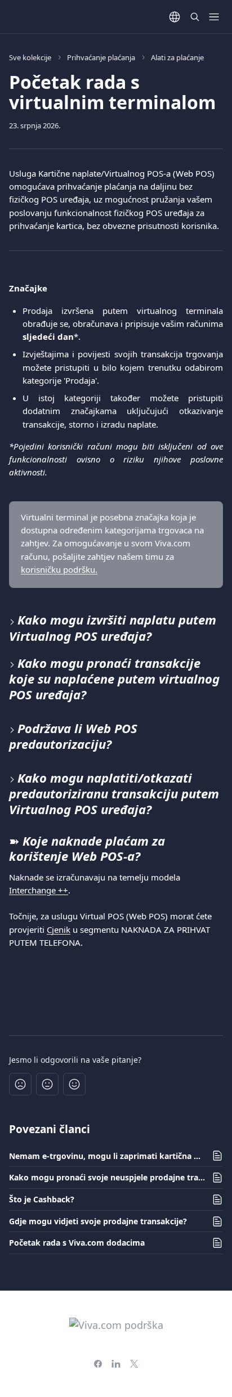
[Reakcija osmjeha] (74, 1084)
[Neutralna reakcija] (47, 1084)
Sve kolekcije (30, 57)
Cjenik (58, 929)
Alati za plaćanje (177, 57)
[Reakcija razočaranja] (20, 1084)
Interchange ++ (38, 890)
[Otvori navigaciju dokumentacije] (214, 17)
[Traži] (195, 17)
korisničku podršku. (59, 569)
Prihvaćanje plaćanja (101, 57)
